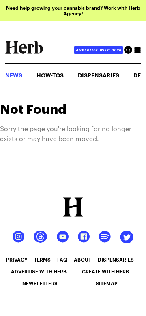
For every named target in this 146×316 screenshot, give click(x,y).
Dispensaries (98, 75)
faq (62, 260)
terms (42, 260)
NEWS (13, 75)
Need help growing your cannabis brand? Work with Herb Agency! (73, 10)
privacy (17, 260)
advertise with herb (98, 50)
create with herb (105, 271)
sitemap (107, 283)
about (82, 260)
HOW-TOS (50, 75)
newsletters (40, 283)
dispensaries (116, 260)
